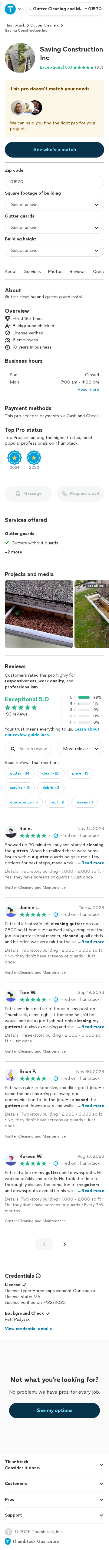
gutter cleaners (44, 25)
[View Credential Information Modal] (37, 1276)
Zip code (14, 170)
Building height (20, 239)
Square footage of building (33, 193)
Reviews (78, 271)
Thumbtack (15, 25)
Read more (88, 389)
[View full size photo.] (39, 614)
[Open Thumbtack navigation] (13, 9)
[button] (20, 58)
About (11, 271)
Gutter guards (19, 216)
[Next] (65, 1244)
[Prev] (44, 1244)
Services (32, 271)
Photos (55, 271)
